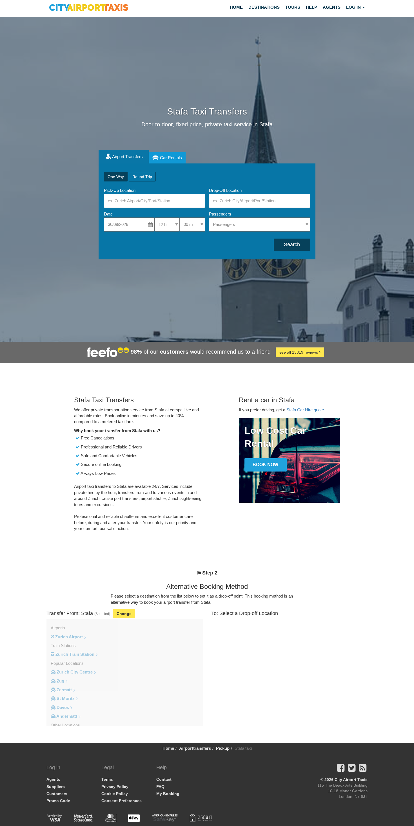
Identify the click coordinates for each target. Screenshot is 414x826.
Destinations (264, 7)
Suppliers (55, 786)
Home (236, 7)
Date (108, 214)
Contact (164, 779)
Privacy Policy (114, 786)
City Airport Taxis (351, 779)
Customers (56, 793)
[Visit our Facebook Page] (340, 769)
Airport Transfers (127, 156)
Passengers (220, 214)
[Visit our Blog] (362, 769)
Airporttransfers (195, 748)
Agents (331, 7)
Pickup (223, 748)
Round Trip (142, 176)
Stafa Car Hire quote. (305, 409)
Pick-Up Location (119, 190)
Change (124, 613)
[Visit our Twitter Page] (351, 769)
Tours (292, 7)
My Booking (167, 793)
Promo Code (58, 800)
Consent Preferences (121, 800)
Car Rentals (171, 157)
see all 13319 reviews (299, 352)
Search (292, 244)
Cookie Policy (114, 793)
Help (311, 7)
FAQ (160, 786)
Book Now (265, 464)
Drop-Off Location (225, 190)
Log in (354, 7)
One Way (116, 176)
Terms (107, 779)
